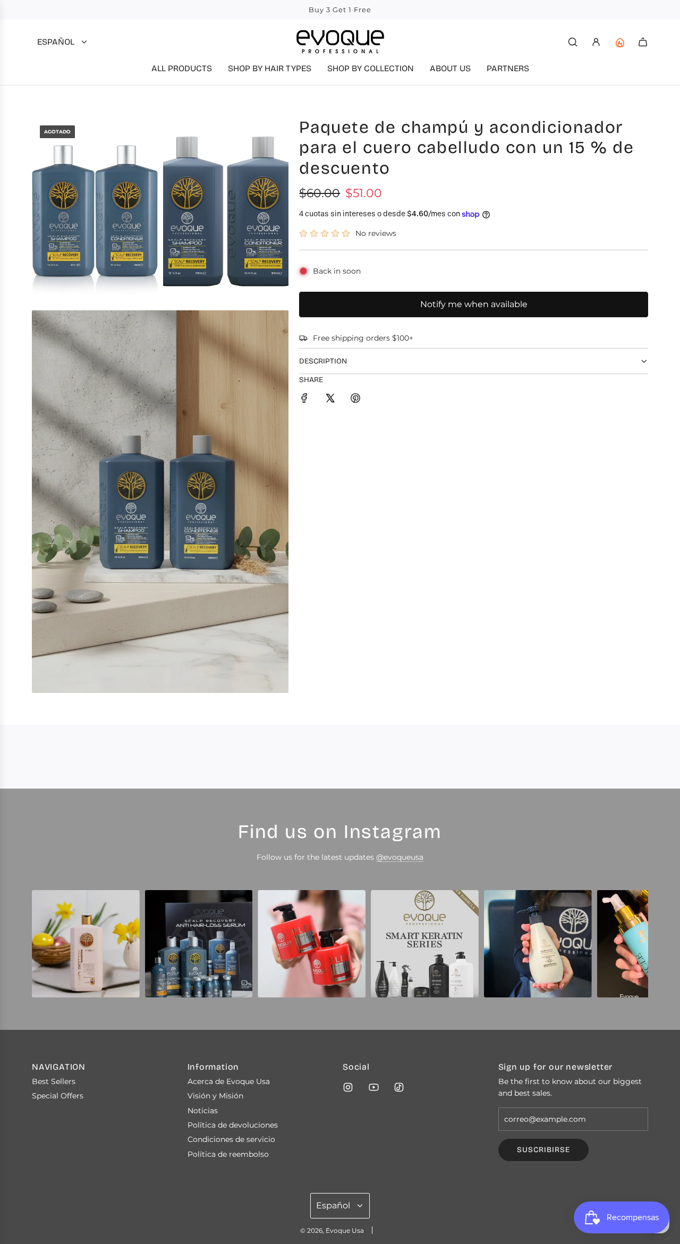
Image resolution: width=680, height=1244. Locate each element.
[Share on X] (330, 399)
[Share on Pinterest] (355, 399)
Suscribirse (543, 1149)
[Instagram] (348, 1087)
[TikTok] (399, 1087)
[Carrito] (642, 42)
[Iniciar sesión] (596, 42)
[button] (43, 948)
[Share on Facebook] (304, 399)
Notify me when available (474, 304)
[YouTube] (373, 1087)
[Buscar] (572, 42)
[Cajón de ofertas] (619, 42)
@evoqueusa (399, 857)
